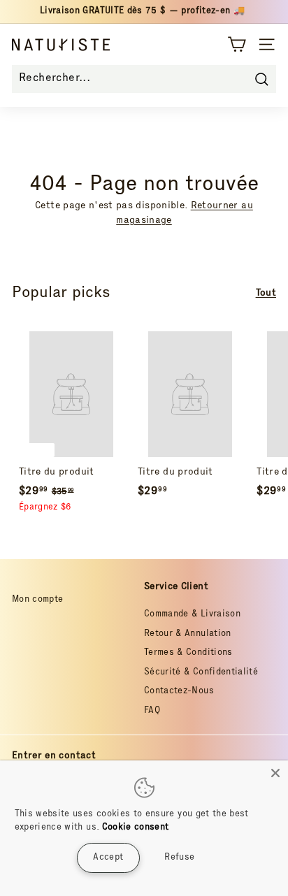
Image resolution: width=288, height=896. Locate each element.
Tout (266, 293)
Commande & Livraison (192, 614)
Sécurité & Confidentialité (201, 672)
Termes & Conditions (188, 653)
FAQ (152, 711)
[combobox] (144, 79)
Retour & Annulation (187, 634)
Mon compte (38, 600)
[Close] (275, 773)
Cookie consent (135, 827)
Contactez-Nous (179, 691)
